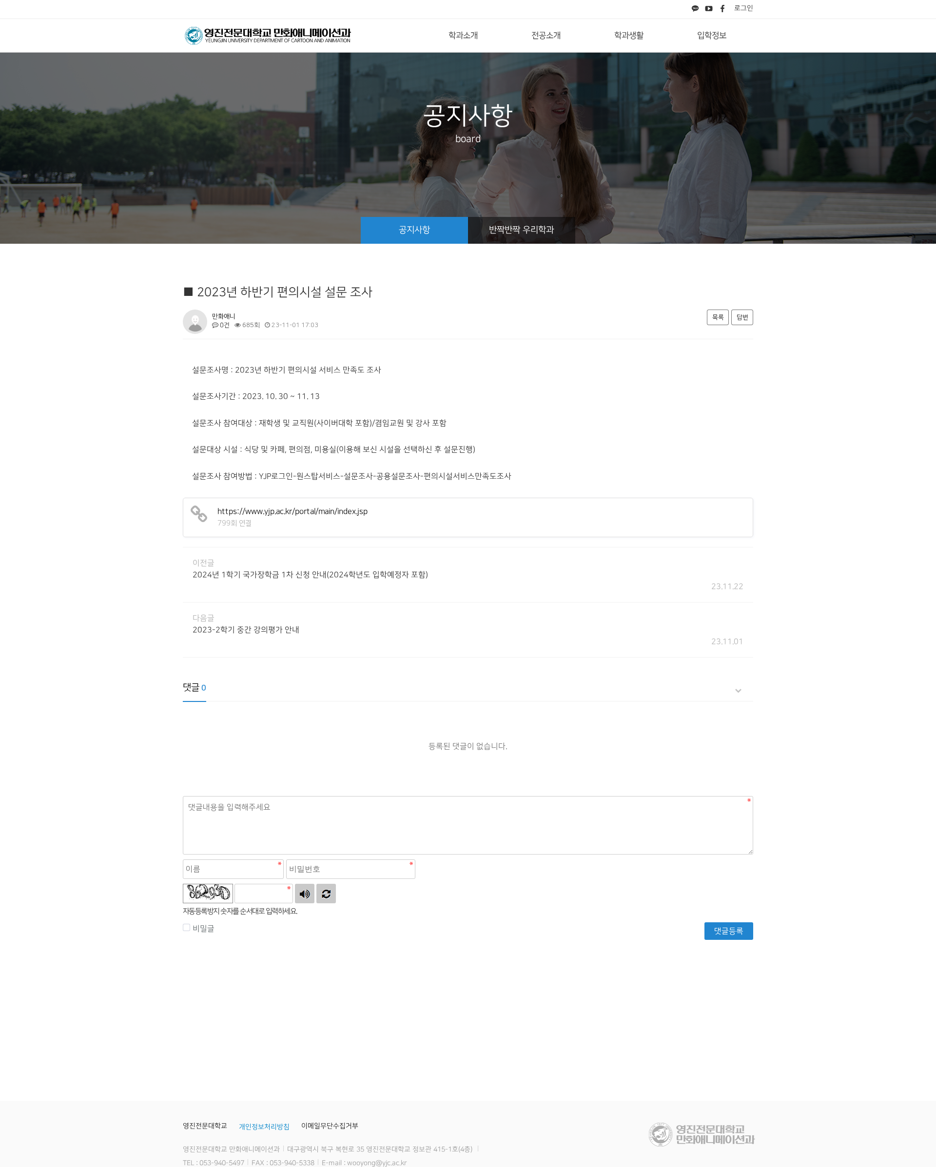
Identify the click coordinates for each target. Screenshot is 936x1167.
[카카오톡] (695, 9)
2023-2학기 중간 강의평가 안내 (246, 629)
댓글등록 (728, 931)
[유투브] (709, 9)
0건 (224, 325)
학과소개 (463, 35)
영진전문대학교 (205, 1126)
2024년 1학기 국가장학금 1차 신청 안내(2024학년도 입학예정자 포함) (310, 574)
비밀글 (203, 928)
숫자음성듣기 (304, 893)
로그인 (743, 8)
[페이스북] (722, 9)
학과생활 (629, 35)
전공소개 (546, 35)
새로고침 (326, 893)
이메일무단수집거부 (329, 1126)
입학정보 (711, 35)
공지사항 (414, 230)
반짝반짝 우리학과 (521, 230)
